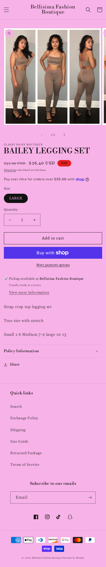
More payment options (53, 265)
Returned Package (26, 453)
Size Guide (19, 441)
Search (16, 406)
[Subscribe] (89, 497)
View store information (29, 292)
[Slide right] (64, 135)
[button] (6, 9)
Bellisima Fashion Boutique (47, 557)
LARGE (15, 198)
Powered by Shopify (73, 557)
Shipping (10, 170)
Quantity (10, 210)
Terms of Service (25, 464)
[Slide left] (41, 135)
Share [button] (15, 364)
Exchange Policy (24, 418)
